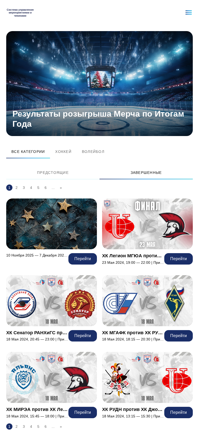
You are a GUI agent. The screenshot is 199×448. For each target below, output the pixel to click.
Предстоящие (53, 172)
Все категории (28, 152)
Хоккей (63, 152)
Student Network (20, 12)
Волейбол (93, 152)
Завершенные (146, 172)
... (53, 188)
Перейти (51, 231)
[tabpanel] (99, 83)
